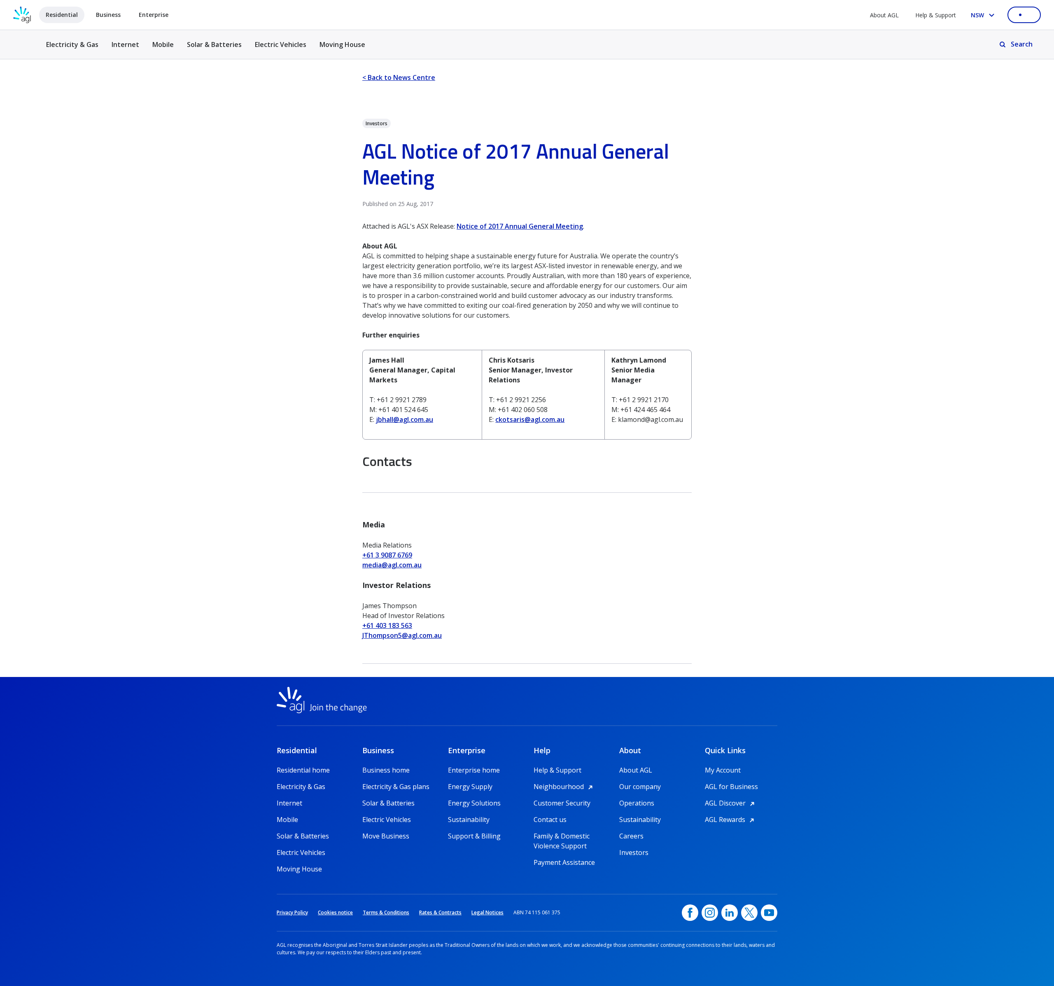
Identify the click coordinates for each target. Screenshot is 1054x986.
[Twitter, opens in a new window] (749, 912)
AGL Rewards (731, 819)
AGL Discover (731, 803)
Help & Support (935, 15)
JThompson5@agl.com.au (402, 635)
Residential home (303, 770)
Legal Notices (487, 912)
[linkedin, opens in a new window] (729, 912)
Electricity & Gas (72, 49)
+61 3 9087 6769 (387, 555)
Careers (631, 836)
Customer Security (562, 803)
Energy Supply (470, 786)
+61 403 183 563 (387, 625)
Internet (125, 44)
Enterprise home (474, 770)
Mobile (163, 44)
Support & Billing (474, 836)
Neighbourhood (564, 787)
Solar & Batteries (214, 44)
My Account (723, 770)
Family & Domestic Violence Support (562, 836)
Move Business (385, 836)
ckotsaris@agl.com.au (529, 419)
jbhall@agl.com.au (404, 419)
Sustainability (469, 819)
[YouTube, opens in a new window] (769, 912)
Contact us (550, 819)
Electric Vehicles (280, 44)
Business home (386, 770)
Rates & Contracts (440, 912)
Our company (640, 786)
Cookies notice (335, 912)
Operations (636, 803)
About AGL (884, 15)
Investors (633, 852)
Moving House (342, 44)
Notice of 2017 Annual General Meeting (520, 226)
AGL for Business (731, 786)
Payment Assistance (564, 862)
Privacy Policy (292, 912)
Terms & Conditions (386, 912)
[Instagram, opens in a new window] (710, 912)
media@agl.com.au (392, 564)
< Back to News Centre (398, 77)
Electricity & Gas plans (395, 786)
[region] (527, 395)
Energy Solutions (474, 803)
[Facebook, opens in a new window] (690, 912)
